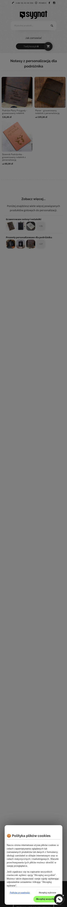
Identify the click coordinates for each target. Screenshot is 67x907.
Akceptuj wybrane (47, 892)
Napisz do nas (59, 899)
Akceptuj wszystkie (46, 898)
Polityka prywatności (20, 892)
